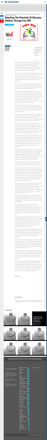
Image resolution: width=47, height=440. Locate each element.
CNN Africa (21, 411)
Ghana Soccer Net (22, 381)
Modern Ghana (22, 414)
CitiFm (20, 371)
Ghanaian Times (22, 385)
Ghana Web (21, 369)
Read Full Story (18, 297)
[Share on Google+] (2, 22)
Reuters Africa (22, 399)
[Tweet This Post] (2, 19)
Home (6, 14)
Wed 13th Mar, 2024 (18, 14)
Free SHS (7, 50)
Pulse (20, 374)
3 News (20, 376)
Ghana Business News (23, 387)
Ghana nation (21, 396)
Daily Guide (10, 14)
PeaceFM (21, 409)
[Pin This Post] (2, 20)
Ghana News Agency (23, 378)
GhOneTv (21, 413)
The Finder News (22, 421)
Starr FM (20, 419)
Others (20, 423)
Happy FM (21, 424)
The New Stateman (22, 428)
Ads (20, 430)
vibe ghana (21, 405)
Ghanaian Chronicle (22, 391)
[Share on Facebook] (2, 16)
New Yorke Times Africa (23, 406)
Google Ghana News (23, 383)
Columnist (7, 47)
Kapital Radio (21, 426)
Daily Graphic (21, 401)
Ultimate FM (21, 403)
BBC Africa (21, 389)
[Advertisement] (24, 52)
